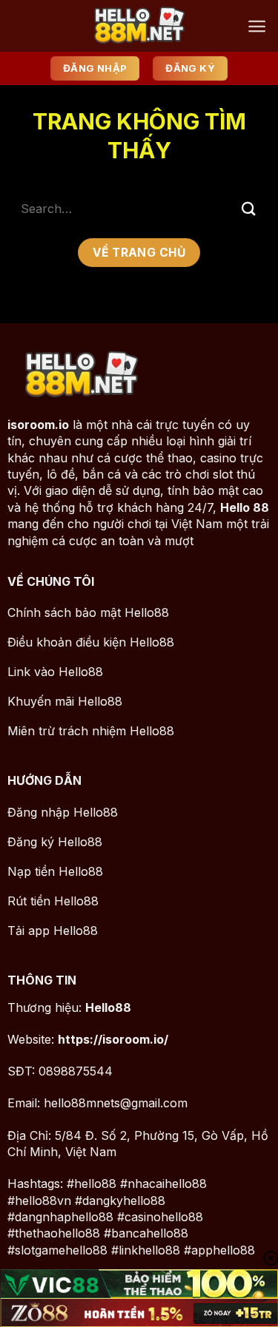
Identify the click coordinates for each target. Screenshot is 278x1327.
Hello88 (108, 1007)
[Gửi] (249, 208)
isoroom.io (38, 424)
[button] (257, 26)
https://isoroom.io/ (113, 1039)
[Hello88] (139, 26)
